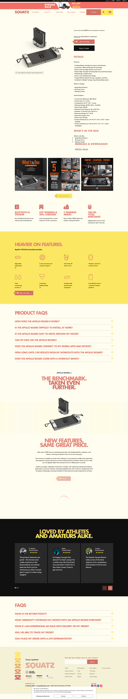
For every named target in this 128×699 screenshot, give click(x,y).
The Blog (82, 12)
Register (92, 674)
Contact (93, 12)
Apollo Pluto (68, 676)
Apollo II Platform (70, 674)
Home (66, 668)
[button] (103, 12)
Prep (78, 671)
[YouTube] (101, 686)
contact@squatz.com (42, 686)
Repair (79, 676)
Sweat (79, 674)
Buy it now (84, 48)
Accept (63, 696)
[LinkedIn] (98, 686)
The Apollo (35, 12)
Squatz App (59, 12)
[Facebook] (92, 686)
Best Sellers (93, 668)
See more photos (64, 196)
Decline (83, 696)
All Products (81, 668)
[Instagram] (95, 686)
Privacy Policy (68, 692)
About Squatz (71, 12)
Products (47, 12)
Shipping (77, 36)
